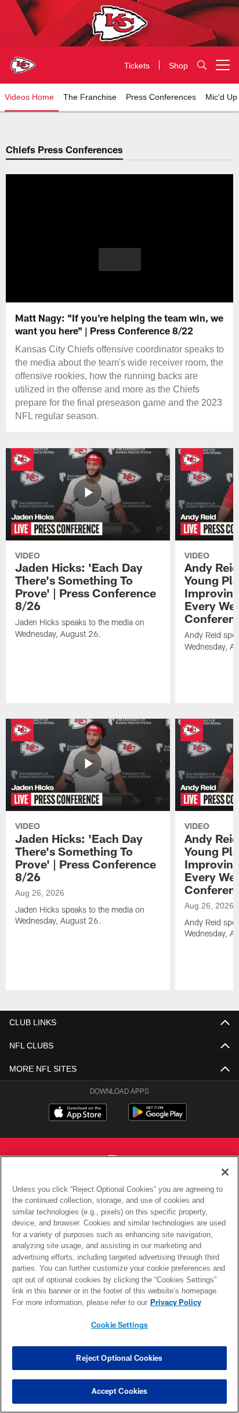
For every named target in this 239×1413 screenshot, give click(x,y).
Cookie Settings (119, 1324)
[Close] (225, 1172)
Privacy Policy (76, 1302)
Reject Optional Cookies (119, 1357)
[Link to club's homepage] (23, 60)
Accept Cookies (120, 1391)
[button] (120, 266)
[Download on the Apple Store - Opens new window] (77, 1113)
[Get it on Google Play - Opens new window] (157, 1118)
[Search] (202, 65)
